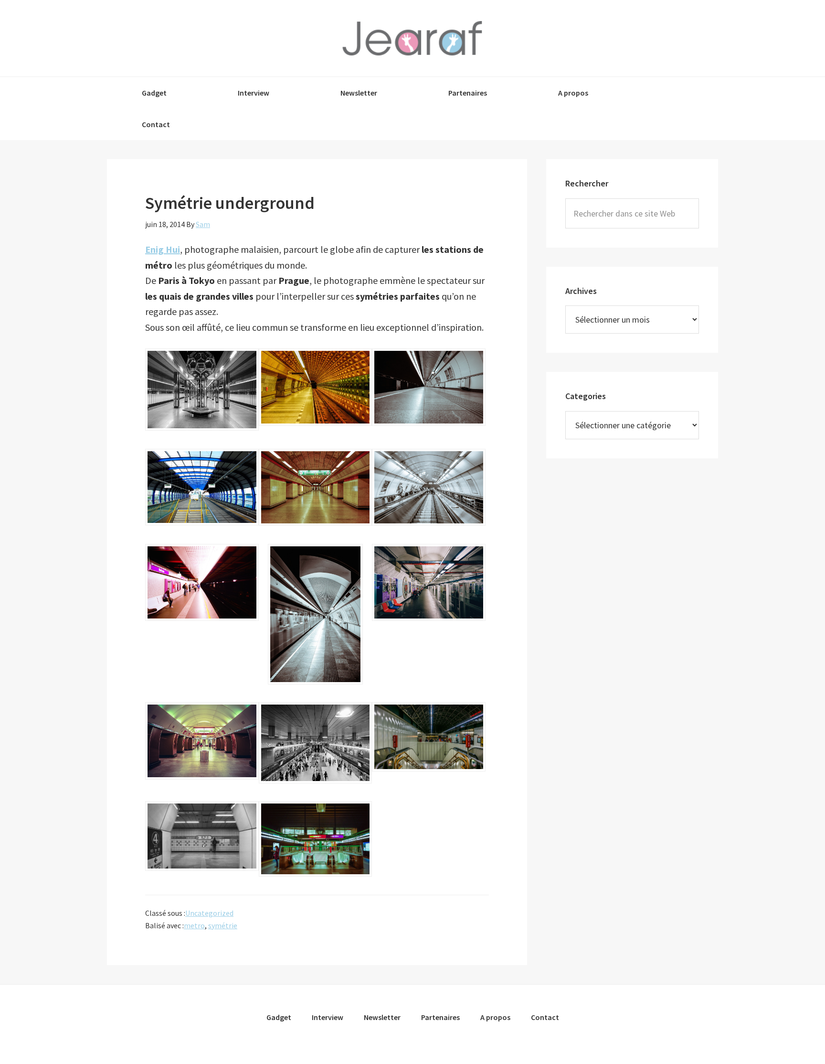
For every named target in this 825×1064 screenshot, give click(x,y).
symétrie (222, 925)
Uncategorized (209, 913)
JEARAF (412, 38)
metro (194, 925)
